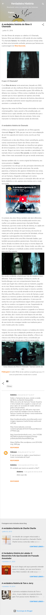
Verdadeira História (22, 3)
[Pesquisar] (43, 4)
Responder (14, 447)
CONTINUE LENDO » (37, 547)
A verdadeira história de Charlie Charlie (19, 528)
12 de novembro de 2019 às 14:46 (27, 465)
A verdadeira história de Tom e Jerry (17, 583)
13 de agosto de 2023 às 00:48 (33, 472)
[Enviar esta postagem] (7, 382)
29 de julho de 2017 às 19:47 (26, 452)
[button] (43, 25)
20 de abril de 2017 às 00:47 (25, 395)
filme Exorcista (20, 46)
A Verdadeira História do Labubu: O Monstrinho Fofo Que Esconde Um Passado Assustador (20, 555)
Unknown (13, 452)
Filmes (9, 386)
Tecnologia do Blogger (24, 611)
